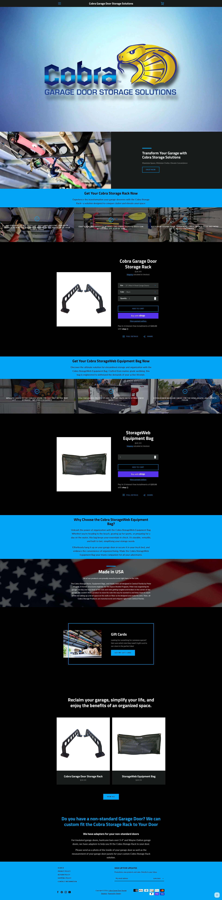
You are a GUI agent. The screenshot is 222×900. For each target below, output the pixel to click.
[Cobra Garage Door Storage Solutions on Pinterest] (62, 892)
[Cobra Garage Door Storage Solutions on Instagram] (66, 892)
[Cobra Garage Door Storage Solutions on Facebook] (58, 892)
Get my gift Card (123, 653)
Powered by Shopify (114, 893)
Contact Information (67, 881)
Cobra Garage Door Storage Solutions (111, 3)
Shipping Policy (64, 878)
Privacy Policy (64, 871)
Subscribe (157, 878)
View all (111, 797)
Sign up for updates (125, 868)
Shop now (151, 170)
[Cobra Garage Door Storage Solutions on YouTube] (69, 892)
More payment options (138, 321)
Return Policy (64, 875)
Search (61, 868)
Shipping (130, 275)
